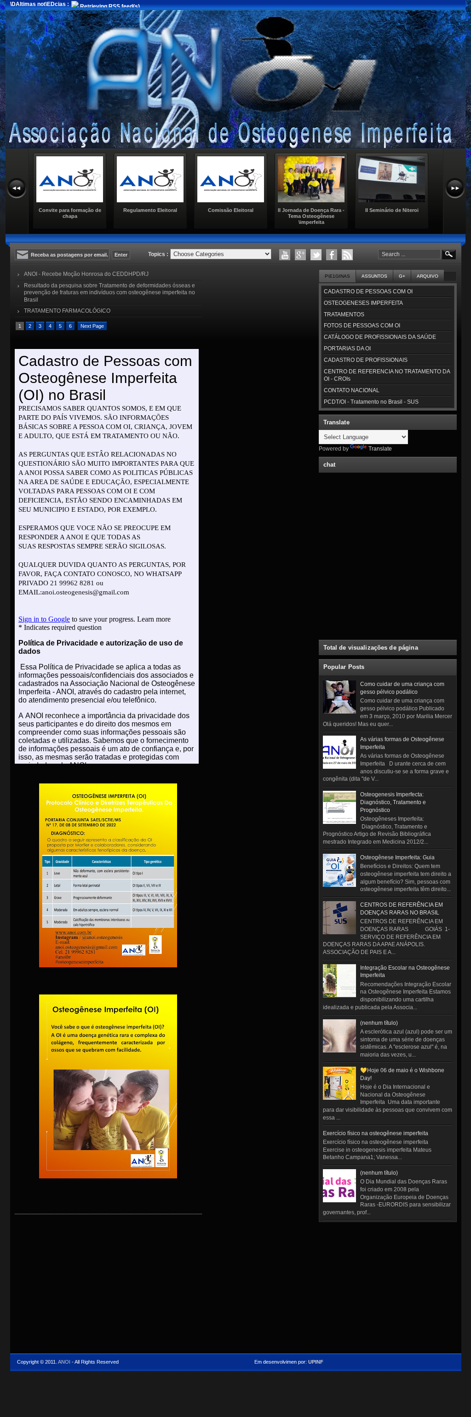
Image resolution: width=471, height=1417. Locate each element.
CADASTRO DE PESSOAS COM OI (368, 291)
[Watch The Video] (284, 254)
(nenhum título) (379, 1023)
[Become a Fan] (331, 254)
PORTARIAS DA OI (347, 348)
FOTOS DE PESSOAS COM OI (362, 325)
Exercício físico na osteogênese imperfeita (375, 1133)
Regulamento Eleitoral (150, 210)
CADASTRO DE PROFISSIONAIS (366, 360)
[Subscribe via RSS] (347, 254)
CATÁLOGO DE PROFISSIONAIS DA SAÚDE (380, 337)
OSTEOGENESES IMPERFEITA (363, 303)
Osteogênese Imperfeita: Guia (397, 857)
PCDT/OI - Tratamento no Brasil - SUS (371, 402)
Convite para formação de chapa (70, 213)
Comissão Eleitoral (230, 210)
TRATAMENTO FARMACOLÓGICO (67, 311)
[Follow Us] (316, 254)
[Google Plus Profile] (300, 254)
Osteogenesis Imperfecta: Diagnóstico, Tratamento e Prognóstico (393, 802)
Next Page (92, 326)
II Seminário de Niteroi (392, 210)
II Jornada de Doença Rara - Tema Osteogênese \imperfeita (311, 216)
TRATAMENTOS (344, 314)
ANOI (64, 1362)
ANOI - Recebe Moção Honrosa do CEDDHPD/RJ (86, 274)
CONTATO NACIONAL (351, 390)
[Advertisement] (388, 1283)
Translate (380, 449)
